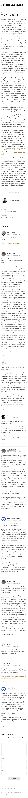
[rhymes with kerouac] (14, 518)
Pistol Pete (10, 416)
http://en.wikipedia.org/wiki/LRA (10, 243)
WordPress (10, 792)
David (8, 644)
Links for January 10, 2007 (8, 212)
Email (3, 764)
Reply (4, 247)
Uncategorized (15, 192)
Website (3, 770)
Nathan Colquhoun (12, 4)
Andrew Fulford (11, 253)
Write (18, 792)
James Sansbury (11, 232)
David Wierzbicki (12, 362)
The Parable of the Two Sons (9, 218)
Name (3, 758)
